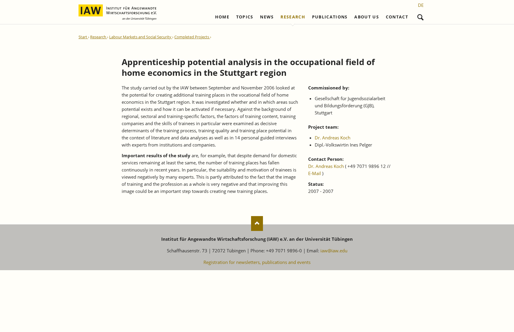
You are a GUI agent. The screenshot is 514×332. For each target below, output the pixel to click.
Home (222, 17)
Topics (244, 17)
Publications (330, 17)
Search (420, 16)
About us (366, 17)
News (267, 17)
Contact (397, 17)
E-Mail (314, 173)
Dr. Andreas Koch (332, 138)
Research (292, 17)
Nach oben (257, 223)
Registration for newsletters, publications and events (257, 262)
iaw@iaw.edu (333, 251)
